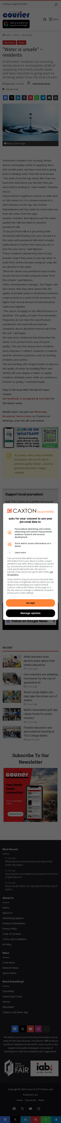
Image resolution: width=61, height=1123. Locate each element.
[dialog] (30, 561)
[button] (30, 552)
